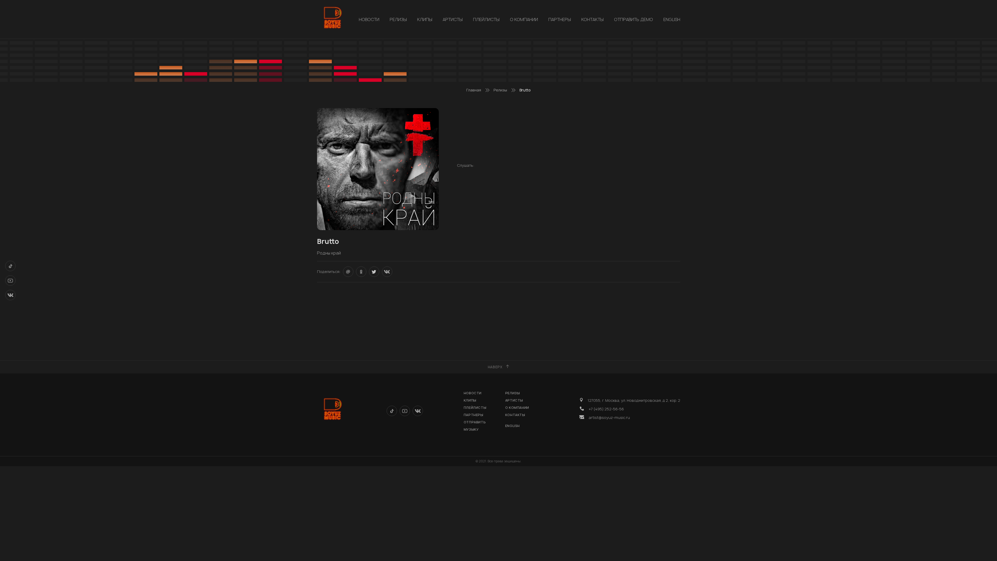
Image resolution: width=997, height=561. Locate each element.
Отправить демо (633, 19)
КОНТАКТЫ (592, 19)
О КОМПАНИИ (524, 19)
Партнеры (559, 19)
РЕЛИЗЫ (398, 19)
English (671, 19)
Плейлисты (486, 19)
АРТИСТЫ (453, 19)
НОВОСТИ (369, 19)
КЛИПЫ (424, 19)
